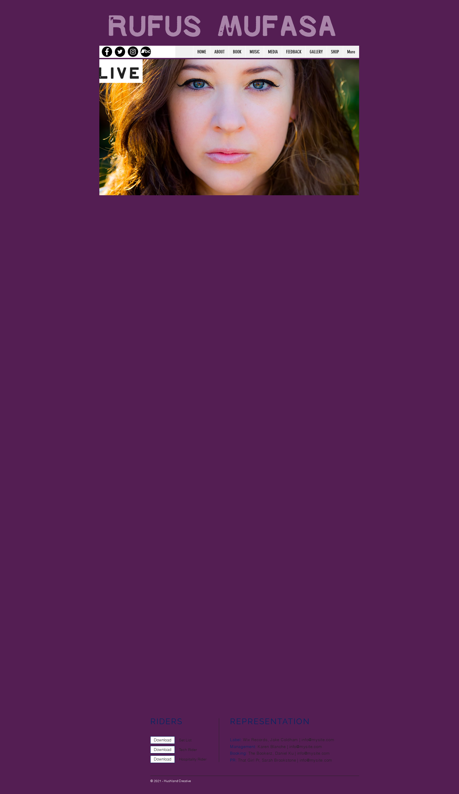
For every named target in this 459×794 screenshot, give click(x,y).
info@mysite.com (317, 739)
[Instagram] (133, 51)
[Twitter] (120, 51)
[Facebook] (107, 51)
